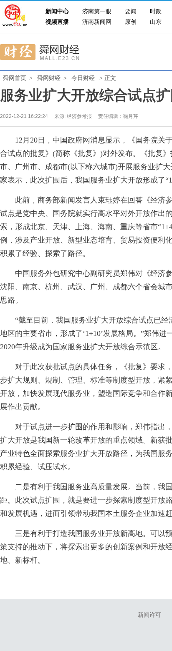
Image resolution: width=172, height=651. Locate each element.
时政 (156, 11)
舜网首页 (14, 78)
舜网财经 (49, 78)
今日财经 (83, 78)
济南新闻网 (96, 22)
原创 (131, 22)
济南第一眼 (96, 11)
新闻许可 (149, 615)
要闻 (131, 11)
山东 (156, 22)
